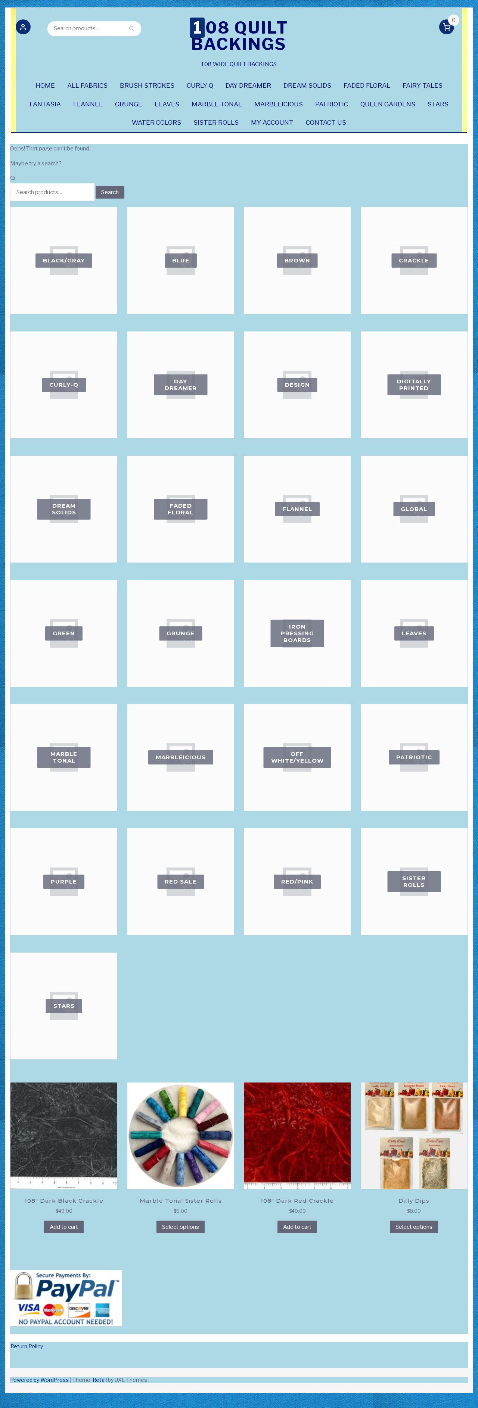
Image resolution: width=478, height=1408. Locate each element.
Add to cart (64, 1227)
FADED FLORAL (367, 85)
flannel (88, 104)
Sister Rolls (216, 122)
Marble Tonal (217, 104)
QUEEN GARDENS (387, 104)
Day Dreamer (248, 85)
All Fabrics (87, 85)
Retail (100, 1380)
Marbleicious (278, 104)
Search (132, 28)
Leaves (167, 104)
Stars (438, 104)
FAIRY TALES (423, 85)
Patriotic (331, 104)
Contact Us (326, 122)
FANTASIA (45, 104)
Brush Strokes (147, 85)
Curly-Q (200, 85)
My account (272, 122)
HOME (45, 85)
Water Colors (156, 122)
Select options (180, 1227)
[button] (23, 28)
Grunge (128, 104)
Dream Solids (307, 85)
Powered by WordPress (39, 1380)
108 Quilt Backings (239, 36)
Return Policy (26, 1346)
